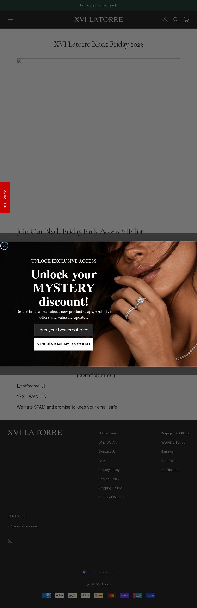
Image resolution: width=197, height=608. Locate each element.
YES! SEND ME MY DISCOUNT (64, 344)
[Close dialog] (4, 246)
